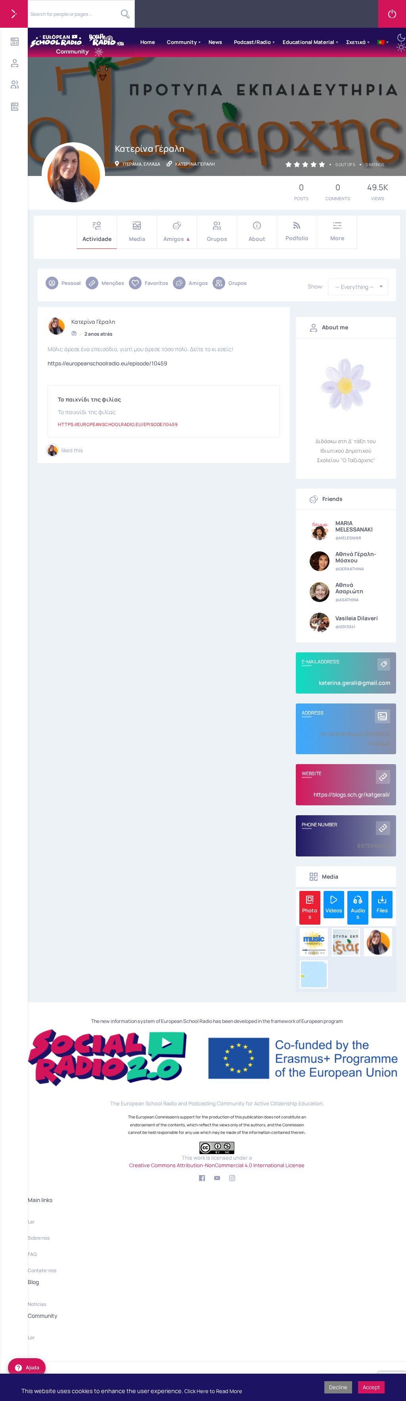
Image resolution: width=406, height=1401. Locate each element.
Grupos (217, 239)
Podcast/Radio (252, 42)
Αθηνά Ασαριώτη (349, 588)
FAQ (32, 1254)
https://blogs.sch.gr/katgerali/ (352, 794)
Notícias (37, 1304)
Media (137, 239)
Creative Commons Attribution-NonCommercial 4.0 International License (216, 1165)
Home (147, 42)
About (257, 239)
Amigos (176, 239)
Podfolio (296, 238)
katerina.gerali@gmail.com (354, 682)
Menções (113, 283)
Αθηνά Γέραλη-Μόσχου (355, 557)
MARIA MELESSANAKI (354, 526)
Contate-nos (42, 1270)
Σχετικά (356, 42)
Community (182, 42)
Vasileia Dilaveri (356, 618)
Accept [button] (371, 1387)
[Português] (381, 42)
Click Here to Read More (213, 1391)
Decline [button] (338, 1387)
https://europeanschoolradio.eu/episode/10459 (107, 363)
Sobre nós (39, 1238)
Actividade (96, 239)
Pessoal (71, 283)
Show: (316, 286)
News (215, 42)
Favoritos (156, 283)
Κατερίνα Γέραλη (93, 321)
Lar (31, 1221)
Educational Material (308, 42)
